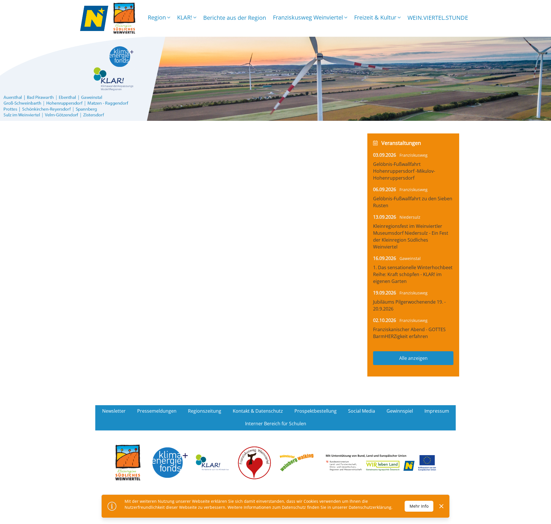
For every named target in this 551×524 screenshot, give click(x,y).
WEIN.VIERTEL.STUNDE (438, 18)
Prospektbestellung (315, 411)
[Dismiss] (441, 506)
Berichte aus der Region (234, 18)
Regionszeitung (204, 411)
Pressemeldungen (156, 411)
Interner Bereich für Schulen (275, 423)
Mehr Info (419, 506)
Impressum (436, 411)
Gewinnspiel (400, 411)
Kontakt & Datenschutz (258, 411)
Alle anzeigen (413, 358)
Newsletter (114, 411)
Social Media (361, 411)
